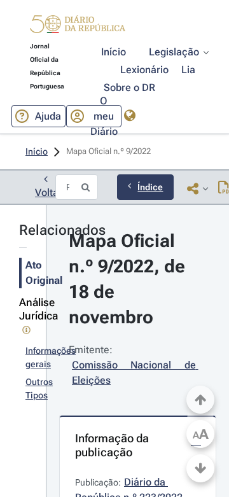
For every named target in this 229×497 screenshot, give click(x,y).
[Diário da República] (77, 27)
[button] (77, 26)
